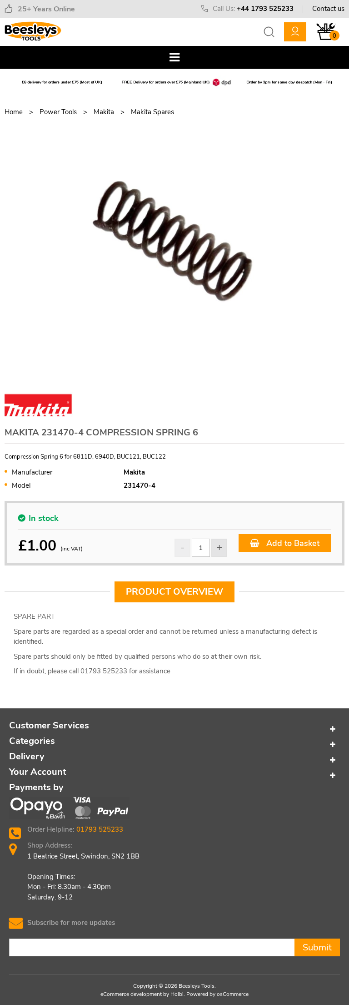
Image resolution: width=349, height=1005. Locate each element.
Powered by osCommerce (217, 994)
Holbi (177, 994)
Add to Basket (291, 543)
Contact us (328, 8)
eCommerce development (131, 994)
